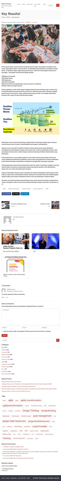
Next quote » (5, 470)
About (23, 4)
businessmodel (51, 405)
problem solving (7, 434)
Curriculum (4, 352)
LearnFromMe (39, 426)
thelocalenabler (39, 434)
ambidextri (27, 405)
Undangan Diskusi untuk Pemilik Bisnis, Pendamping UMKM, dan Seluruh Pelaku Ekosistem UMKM (26, 384)
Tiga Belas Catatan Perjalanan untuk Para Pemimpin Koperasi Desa (19, 386)
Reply (3, 297)
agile (4, 188)
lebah (50, 426)
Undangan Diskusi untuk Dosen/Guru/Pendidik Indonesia (16, 391)
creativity (10, 410)
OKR (47, 188)
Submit (5, 335)
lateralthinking (27, 426)
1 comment (34, 22)
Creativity (4, 349)
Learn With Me (37, 5)
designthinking (48, 410)
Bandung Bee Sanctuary (36, 405)
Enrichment (4, 357)
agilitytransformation (13, 405)
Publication (30, 4)
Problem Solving (6, 366)
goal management (38, 188)
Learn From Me (5, 359)
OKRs (28, 22)
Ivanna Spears (6, 449)
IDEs (55, 416)
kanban (53, 421)
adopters (4, 400)
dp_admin (21, 22)
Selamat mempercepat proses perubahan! (23, 458)
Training (7, 438)
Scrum (3, 369)
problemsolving (45, 430)
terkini (33, 434)
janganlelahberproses (39, 421)
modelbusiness (13, 430)
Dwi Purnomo (6, 4)
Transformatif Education (19, 438)
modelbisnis (5, 430)
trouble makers (30, 438)
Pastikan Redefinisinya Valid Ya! (20, 449)
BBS (45, 405)
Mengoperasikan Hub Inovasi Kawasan (11, 381)
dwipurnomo (6, 416)
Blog (44, 4)
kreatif (4, 426)
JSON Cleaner (11, 289)
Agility (3, 347)
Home (19, 4)
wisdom (36, 438)
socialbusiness (26, 434)
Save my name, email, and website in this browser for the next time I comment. (27, 331)
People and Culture (6, 364)
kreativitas (9, 426)
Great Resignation (17, 455)
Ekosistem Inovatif (26, 416)
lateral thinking (18, 426)
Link (7, 297)
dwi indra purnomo (18, 217)
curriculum (17, 410)
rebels (14, 434)
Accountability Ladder (18, 446)
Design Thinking (26, 188)
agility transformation (14, 188)
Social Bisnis (5, 371)
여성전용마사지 (7, 446)
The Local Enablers (6, 373)
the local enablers (49, 434)
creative (4, 410)
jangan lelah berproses (14, 421)
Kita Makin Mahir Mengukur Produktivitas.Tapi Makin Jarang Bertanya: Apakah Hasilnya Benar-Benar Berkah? (29, 388)
